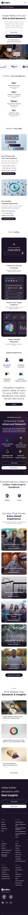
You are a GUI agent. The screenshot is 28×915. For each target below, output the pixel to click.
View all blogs (14, 773)
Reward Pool (4, 828)
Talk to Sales (14, 463)
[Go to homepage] (12, 3)
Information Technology (4, 855)
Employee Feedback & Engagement (20, 828)
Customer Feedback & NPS (20, 825)
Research (3, 824)
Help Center (18, 867)
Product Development (20, 831)
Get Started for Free (13, 36)
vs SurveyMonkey (5, 869)
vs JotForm (3, 872)
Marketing (3, 843)
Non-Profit (17, 856)
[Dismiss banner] (26, 7)
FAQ (16, 872)
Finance (17, 848)
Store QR (3, 826)
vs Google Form (5, 874)
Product (3, 846)
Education (17, 850)
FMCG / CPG (18, 846)
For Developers (18, 869)
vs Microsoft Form (5, 878)
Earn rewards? (7, 7)
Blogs (16, 878)
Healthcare (18, 852)
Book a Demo (14, 32)
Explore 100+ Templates (14, 675)
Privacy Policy (18, 883)
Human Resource (5, 852)
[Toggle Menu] (25, 2)
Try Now (14, 404)
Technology (18, 859)
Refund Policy (18, 885)
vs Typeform (4, 867)
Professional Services (20, 861)
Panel (2, 831)
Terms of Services (19, 880)
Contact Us (18, 876)
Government (18, 854)
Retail (16, 843)
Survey (2, 822)
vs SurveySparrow (5, 876)
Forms (16, 837)
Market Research (19, 822)
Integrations (18, 874)
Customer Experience (6, 850)
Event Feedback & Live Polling (20, 834)
